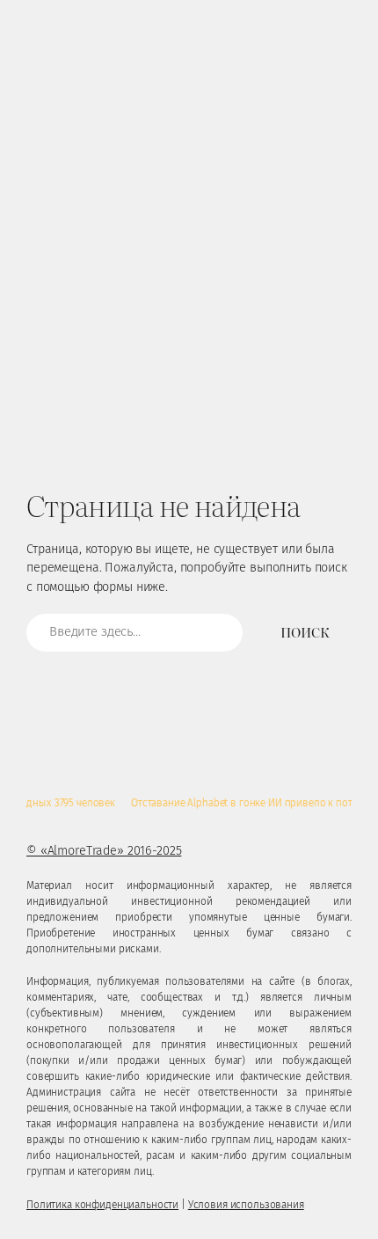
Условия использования (246, 1205)
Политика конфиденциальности (102, 1205)
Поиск (304, 632)
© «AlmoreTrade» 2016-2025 (103, 850)
